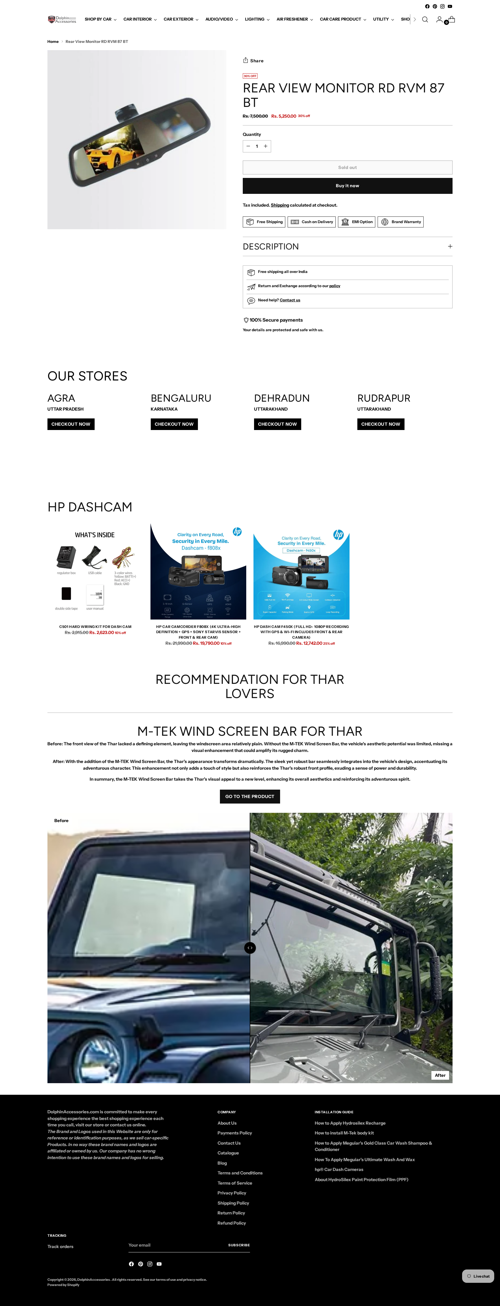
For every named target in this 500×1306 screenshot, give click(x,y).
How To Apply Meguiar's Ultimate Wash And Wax (365, 1159)
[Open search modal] (425, 19)
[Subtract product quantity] (265, 146)
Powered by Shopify (63, 1285)
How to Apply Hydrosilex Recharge (350, 1123)
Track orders (60, 1246)
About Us (227, 1123)
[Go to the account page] (437, 19)
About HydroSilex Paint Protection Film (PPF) (362, 1179)
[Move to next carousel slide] (448, 468)
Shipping (280, 205)
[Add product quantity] (248, 146)
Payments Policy (235, 1133)
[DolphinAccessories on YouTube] (450, 6)
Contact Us (229, 1143)
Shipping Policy (233, 1203)
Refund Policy (232, 1223)
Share (257, 60)
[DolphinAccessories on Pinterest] (435, 6)
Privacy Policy (232, 1193)
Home (53, 41)
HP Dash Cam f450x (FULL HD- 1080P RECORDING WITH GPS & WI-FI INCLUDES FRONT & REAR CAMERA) (301, 632)
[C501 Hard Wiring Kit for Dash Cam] (95, 572)
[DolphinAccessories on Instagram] (442, 6)
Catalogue (228, 1153)
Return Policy (231, 1213)
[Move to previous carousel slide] (434, 468)
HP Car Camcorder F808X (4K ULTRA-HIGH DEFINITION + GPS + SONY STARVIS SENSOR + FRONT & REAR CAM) (198, 632)
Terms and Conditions (240, 1173)
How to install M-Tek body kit (344, 1133)
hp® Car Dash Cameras (339, 1169)
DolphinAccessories (94, 1280)
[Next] (414, 19)
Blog (222, 1163)
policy (334, 285)
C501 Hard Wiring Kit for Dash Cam (95, 626)
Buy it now (347, 185)
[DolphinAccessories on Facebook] (427, 6)
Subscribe (239, 1245)
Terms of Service (235, 1183)
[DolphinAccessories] (61, 19)
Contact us (290, 300)
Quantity (252, 134)
